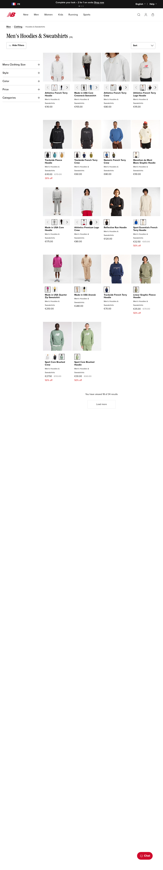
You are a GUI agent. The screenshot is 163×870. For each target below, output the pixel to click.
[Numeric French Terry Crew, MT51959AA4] (107, 155)
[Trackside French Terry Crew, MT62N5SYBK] (77, 155)
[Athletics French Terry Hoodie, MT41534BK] (61, 88)
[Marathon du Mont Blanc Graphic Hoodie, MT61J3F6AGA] (136, 155)
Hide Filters (18, 45)
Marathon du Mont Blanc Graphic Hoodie (144, 161)
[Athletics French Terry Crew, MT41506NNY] (127, 88)
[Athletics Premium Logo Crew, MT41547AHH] (84, 222)
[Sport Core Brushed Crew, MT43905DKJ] (62, 357)
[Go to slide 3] (83, 6)
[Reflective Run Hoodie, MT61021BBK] (107, 222)
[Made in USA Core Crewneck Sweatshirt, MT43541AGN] (98, 88)
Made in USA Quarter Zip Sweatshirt (56, 296)
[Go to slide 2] (81, 6)
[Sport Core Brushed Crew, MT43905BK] (55, 357)
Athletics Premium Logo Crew (86, 229)
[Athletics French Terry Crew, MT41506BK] (120, 88)
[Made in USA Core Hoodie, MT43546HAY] (68, 222)
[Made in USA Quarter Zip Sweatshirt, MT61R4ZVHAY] (55, 290)
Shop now (99, 2)
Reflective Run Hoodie (115, 227)
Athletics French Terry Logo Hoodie (144, 94)
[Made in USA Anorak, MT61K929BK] (84, 290)
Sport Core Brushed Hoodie (84, 363)
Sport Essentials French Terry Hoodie (145, 229)
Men (8, 26)
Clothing (18, 26)
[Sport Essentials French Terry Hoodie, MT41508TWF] (143, 222)
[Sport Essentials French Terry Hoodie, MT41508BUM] (136, 222)
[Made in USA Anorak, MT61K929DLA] (77, 290)
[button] (145, 14)
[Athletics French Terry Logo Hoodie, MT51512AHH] (143, 88)
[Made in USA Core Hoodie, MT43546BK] (61, 222)
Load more (101, 404)
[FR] (12, 4)
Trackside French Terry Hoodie (115, 296)
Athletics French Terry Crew (115, 94)
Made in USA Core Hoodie (54, 229)
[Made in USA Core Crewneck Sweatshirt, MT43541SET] (91, 88)
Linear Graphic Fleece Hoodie (144, 296)
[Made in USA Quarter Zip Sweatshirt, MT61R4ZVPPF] (48, 290)
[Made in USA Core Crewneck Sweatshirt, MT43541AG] (84, 88)
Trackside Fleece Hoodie (53, 161)
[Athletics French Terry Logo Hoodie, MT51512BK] (150, 88)
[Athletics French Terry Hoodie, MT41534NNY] (68, 88)
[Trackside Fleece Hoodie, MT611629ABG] (62, 155)
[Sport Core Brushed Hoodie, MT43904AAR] (77, 357)
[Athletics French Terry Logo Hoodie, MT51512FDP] (157, 88)
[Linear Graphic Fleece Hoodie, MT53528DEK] (136, 290)
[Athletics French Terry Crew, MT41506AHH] (113, 88)
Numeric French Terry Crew (115, 161)
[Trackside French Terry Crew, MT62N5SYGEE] (91, 155)
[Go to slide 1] (80, 6)
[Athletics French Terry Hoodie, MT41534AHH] (54, 88)
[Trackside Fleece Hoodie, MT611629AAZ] (55, 155)
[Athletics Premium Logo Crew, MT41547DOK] (98, 222)
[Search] (138, 14)
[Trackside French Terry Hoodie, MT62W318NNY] (107, 290)
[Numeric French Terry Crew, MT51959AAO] (114, 155)
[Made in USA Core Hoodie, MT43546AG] (54, 222)
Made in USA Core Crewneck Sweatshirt (85, 94)
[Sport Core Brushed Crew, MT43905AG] (48, 357)
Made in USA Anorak (85, 295)
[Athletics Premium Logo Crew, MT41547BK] (91, 222)
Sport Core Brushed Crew (55, 363)
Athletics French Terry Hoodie (56, 94)
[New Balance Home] (12, 14)
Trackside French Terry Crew (85, 161)
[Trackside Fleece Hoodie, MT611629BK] (48, 155)
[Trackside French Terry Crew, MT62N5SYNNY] (84, 155)
